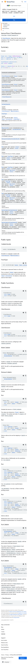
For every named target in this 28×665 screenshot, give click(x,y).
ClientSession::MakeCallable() (10, 111)
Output (15, 117)
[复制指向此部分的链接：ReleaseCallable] (13, 372)
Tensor (17, 148)
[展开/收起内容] (3, 30)
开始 (14, 20)
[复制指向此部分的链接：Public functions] (15, 283)
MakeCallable (5, 128)
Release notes (4, 642)
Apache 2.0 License (22, 613)
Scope (15, 76)
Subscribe (22, 658)
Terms (2, 654)
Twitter (2, 631)
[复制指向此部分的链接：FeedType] (9, 260)
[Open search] (22, 2)
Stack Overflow (4, 645)
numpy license (16, 617)
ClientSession (6, 38)
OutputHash (16, 119)
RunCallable (5, 210)
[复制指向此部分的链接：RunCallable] (10, 525)
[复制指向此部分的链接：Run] (5, 395)
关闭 (14, 16)
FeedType (4, 113)
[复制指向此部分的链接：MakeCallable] (11, 348)
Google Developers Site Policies (15, 614)
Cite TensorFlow (4, 649)
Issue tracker (4, 640)
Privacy (7, 654)
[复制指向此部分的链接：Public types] (12, 240)
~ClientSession (6, 97)
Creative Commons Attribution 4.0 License (17, 611)
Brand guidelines (5, 647)
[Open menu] (2, 1)
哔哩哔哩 (3, 634)
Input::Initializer (7, 119)
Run (3, 147)
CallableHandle (6, 104)
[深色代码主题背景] (23, 54)
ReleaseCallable (6, 139)
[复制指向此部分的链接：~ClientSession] (12, 598)
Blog (2, 627)
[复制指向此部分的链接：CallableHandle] (12, 244)
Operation (12, 170)
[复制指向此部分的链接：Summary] (9, 47)
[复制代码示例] (26, 54)
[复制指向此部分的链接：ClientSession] (11, 288)
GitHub (2, 629)
